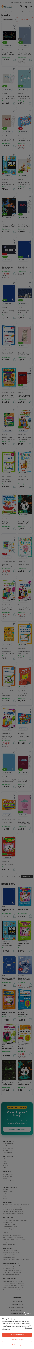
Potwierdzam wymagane (17, 1339)
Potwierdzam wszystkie (17, 1334)
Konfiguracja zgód (17, 1345)
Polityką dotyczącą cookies (14, 1323)
